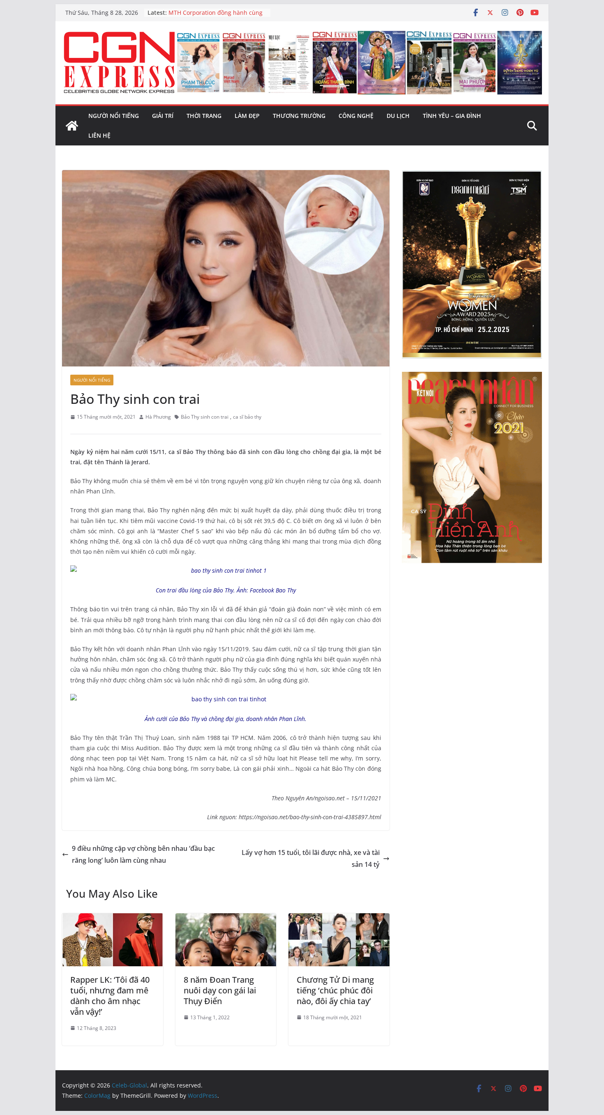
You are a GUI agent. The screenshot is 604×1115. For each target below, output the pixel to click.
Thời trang (204, 116)
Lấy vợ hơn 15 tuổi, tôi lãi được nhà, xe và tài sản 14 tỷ (311, 858)
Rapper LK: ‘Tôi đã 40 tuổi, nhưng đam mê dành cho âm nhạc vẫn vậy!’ (110, 995)
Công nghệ (356, 116)
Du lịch (398, 116)
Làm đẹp (247, 116)
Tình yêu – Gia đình (452, 116)
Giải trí (162, 116)
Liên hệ (99, 135)
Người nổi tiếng (113, 116)
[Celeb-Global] (72, 126)
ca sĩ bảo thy (247, 416)
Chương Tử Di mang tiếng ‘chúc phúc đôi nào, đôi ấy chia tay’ (335, 990)
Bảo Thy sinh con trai (204, 416)
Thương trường (299, 116)
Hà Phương (158, 416)
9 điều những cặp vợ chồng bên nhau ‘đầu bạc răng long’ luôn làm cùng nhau (143, 854)
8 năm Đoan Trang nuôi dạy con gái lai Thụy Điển (220, 990)
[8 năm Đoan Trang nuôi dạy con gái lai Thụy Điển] (226, 919)
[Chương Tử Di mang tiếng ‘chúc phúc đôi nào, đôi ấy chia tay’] (339, 919)
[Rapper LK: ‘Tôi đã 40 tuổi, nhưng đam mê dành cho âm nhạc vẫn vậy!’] (112, 919)
